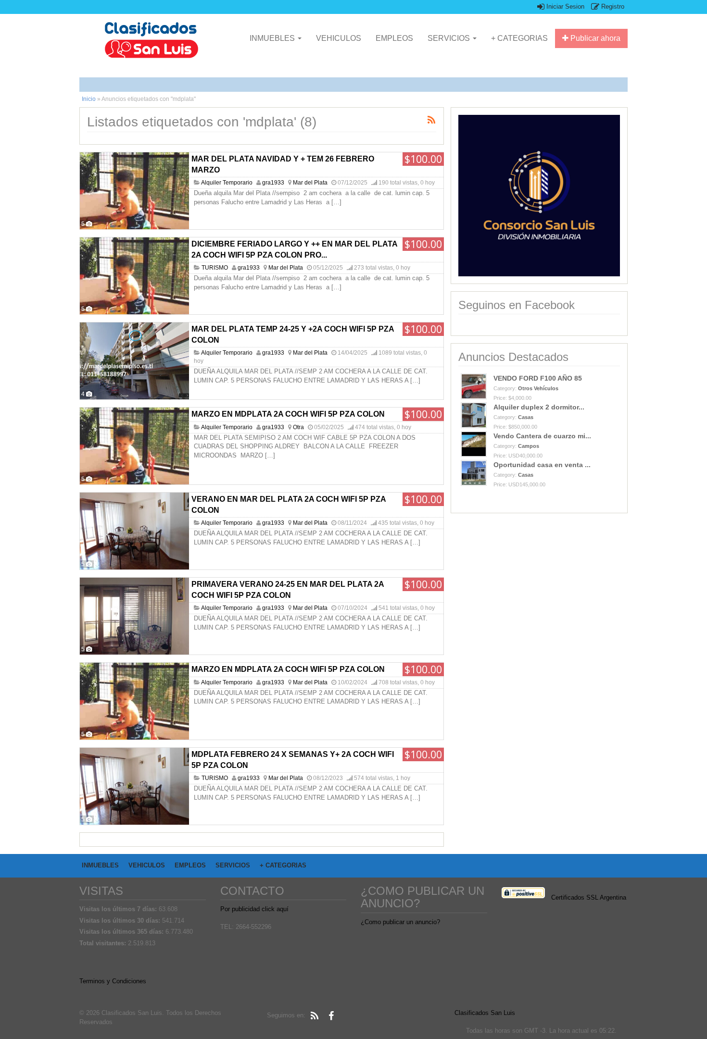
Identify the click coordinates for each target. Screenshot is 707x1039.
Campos (528, 446)
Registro (611, 6)
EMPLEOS (394, 38)
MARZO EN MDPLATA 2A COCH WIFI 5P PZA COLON (288, 414)
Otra (298, 427)
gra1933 (273, 182)
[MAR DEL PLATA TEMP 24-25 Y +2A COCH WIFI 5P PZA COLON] (134, 360)
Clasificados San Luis (484, 1012)
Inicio (89, 99)
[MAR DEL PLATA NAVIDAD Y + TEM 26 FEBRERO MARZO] (134, 190)
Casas (525, 417)
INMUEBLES (273, 38)
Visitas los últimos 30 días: (120, 920)
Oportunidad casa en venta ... (542, 465)
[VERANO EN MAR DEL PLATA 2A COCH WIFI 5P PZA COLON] (134, 531)
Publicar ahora (594, 38)
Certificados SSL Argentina (588, 897)
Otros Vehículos (538, 388)
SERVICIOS (450, 38)
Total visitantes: (103, 943)
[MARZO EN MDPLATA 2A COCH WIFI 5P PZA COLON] (134, 446)
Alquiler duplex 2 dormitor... (538, 407)
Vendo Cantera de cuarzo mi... (542, 436)
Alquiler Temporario (226, 182)
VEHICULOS (338, 38)
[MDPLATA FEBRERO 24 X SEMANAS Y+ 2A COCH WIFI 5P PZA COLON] (134, 786)
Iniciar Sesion (564, 6)
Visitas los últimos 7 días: (119, 909)
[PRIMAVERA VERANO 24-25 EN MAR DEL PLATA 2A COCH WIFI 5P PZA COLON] (134, 616)
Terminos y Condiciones (112, 981)
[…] (336, 202)
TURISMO (215, 267)
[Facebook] (331, 1016)
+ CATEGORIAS (519, 38)
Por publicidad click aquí (254, 909)
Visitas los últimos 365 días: (122, 931)
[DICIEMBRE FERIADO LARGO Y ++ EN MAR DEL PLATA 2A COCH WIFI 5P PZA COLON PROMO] (134, 275)
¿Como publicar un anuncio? (400, 922)
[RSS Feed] (314, 1016)
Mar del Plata (310, 182)
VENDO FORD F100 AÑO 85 (537, 378)
